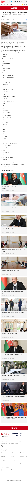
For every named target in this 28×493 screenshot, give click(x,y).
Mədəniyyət (13, 453)
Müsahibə (13, 460)
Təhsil (21, 460)
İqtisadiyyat (3, 456)
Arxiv (21, 469)
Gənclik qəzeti (23, 456)
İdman (12, 456)
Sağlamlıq (22, 463)
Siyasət (2, 453)
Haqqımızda (6, 469)
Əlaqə (14, 469)
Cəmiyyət (3, 460)
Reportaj (22, 453)
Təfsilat (2, 463)
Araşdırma (13, 463)
